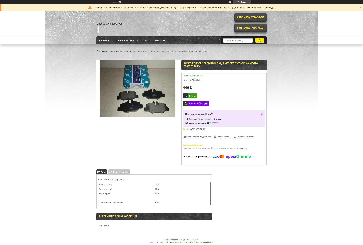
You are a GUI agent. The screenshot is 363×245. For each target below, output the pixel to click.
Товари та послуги (108, 51)
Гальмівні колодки (128, 51)
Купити (192, 96)
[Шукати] (259, 40)
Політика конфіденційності (202, 242)
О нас (146, 40)
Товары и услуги (124, 40)
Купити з (193, 103)
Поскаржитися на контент (179, 242)
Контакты (160, 40)
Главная (104, 40)
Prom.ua (195, 240)
